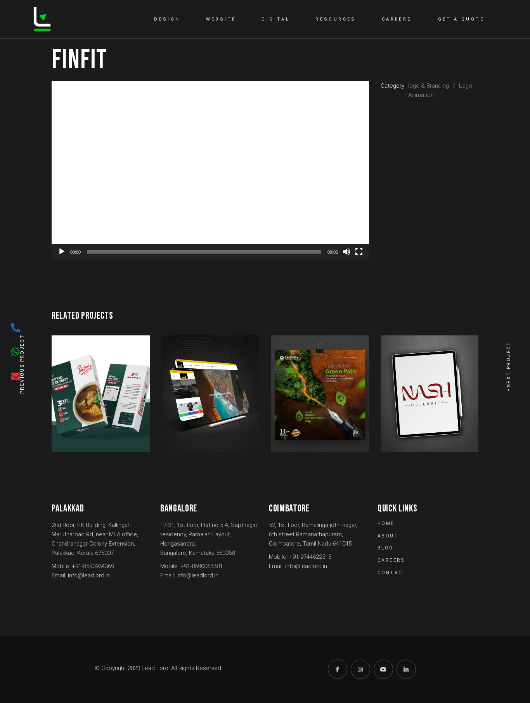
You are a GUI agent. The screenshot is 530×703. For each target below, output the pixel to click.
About (388, 536)
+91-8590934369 (93, 566)
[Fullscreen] (359, 252)
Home (386, 523)
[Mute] (346, 252)
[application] (210, 170)
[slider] (204, 252)
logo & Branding (428, 85)
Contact (392, 572)
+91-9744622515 (310, 556)
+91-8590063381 (201, 566)
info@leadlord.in (89, 575)
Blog (385, 548)
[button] (210, 170)
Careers (391, 560)
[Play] (62, 252)
